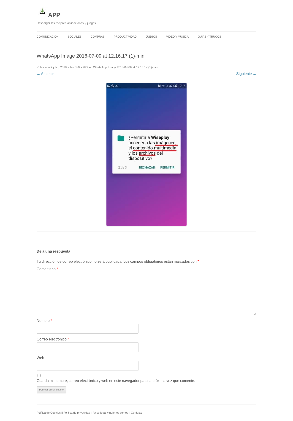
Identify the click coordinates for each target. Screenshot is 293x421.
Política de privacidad (76, 412)
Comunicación (48, 36)
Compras (98, 36)
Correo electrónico (53, 339)
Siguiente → (246, 74)
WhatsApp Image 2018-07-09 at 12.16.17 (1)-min (125, 67)
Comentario (47, 269)
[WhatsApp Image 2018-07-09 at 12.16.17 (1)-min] (146, 154)
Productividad (125, 36)
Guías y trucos (209, 36)
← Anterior (45, 74)
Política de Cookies (49, 412)
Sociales (74, 36)
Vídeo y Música (177, 36)
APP (54, 14)
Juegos (151, 36)
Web (40, 358)
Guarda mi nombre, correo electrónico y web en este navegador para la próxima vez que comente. (116, 381)
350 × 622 (81, 67)
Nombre (44, 321)
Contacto (136, 412)
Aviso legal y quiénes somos (110, 412)
